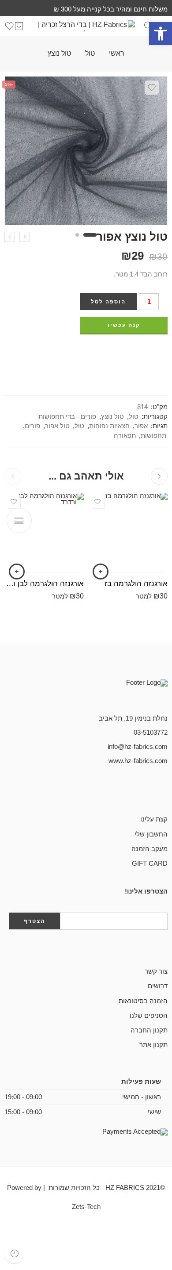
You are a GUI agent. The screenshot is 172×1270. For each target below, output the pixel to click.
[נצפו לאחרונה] (14, 1253)
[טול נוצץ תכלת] (9, 237)
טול (90, 53)
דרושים (158, 986)
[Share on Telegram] (132, 352)
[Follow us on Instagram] (136, 791)
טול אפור (57, 426)
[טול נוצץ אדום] (24, 237)
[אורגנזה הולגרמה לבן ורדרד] (44, 532)
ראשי (116, 53)
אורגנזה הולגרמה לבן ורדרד (44, 583)
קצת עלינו (154, 819)
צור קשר (156, 971)
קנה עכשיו (124, 325)
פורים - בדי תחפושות (67, 416)
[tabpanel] (86, 153)
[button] (160, 33)
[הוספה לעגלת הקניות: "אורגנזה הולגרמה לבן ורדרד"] (17, 571)
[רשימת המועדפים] (152, 88)
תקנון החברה (149, 1030)
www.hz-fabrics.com (138, 760)
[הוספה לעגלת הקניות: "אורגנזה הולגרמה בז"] (100, 571)
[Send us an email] (150, 791)
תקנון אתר (153, 1044)
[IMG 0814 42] (86, 150)
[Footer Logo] (123, 692)
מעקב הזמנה (149, 848)
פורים (32, 426)
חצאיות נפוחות (109, 426)
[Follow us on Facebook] (165, 791)
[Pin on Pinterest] (148, 352)
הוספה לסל (108, 302)
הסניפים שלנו (149, 1015)
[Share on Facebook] (165, 352)
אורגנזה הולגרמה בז (136, 583)
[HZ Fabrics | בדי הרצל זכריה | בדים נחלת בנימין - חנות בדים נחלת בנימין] (86, 25)
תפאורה (125, 435)
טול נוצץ (59, 53)
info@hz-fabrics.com (138, 746)
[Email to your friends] (116, 352)
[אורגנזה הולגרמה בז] (128, 532)
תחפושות (153, 435)
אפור (141, 426)
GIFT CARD (150, 863)
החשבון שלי (151, 834)
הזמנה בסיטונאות (143, 1001)
